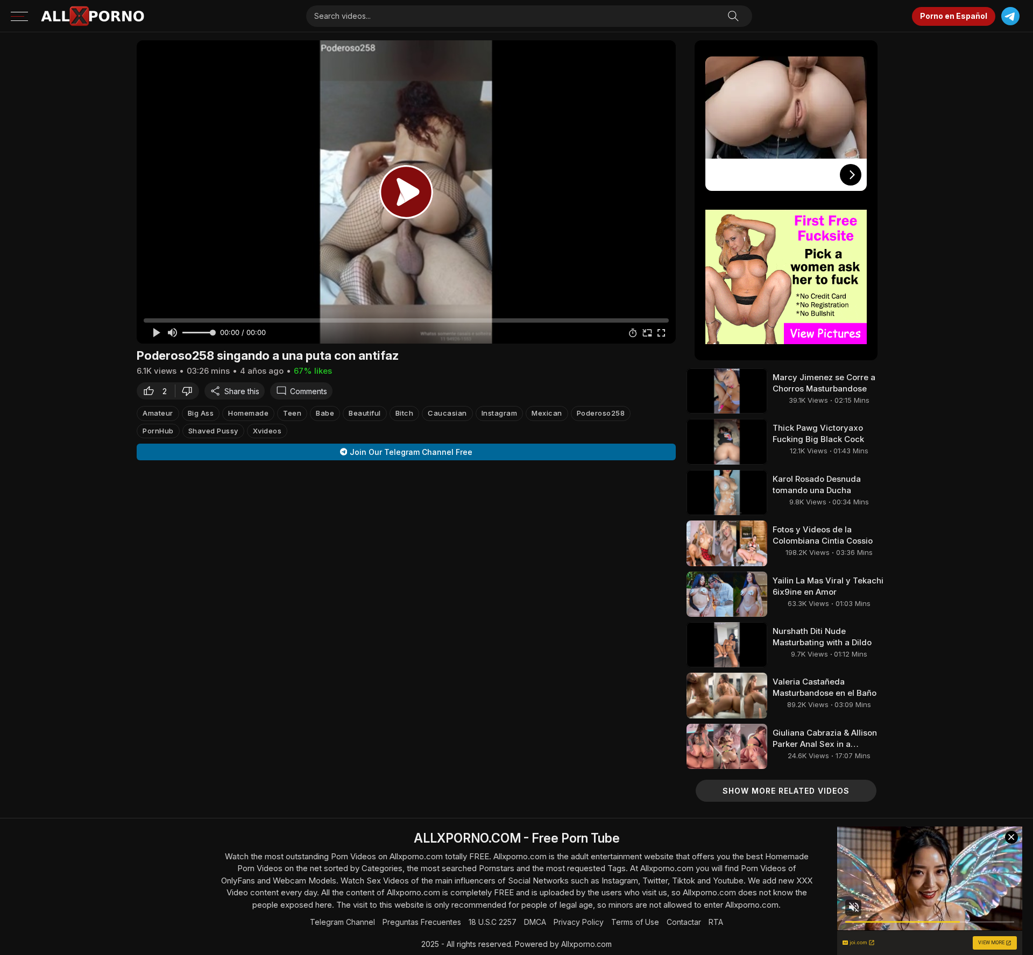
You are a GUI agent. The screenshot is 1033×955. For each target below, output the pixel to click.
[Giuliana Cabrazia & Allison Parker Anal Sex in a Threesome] (727, 746)
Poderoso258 (601, 413)
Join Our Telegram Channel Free (411, 452)
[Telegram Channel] (1010, 16)
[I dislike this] (190, 391)
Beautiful (365, 413)
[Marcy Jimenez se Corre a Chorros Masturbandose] (727, 391)
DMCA (535, 922)
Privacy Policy (579, 922)
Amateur (158, 413)
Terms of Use (635, 922)
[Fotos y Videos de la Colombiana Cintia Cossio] (727, 543)
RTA (716, 922)
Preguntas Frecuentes (422, 922)
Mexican (547, 413)
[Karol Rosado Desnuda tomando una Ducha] (727, 492)
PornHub (158, 430)
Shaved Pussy (213, 430)
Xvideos (267, 430)
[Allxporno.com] (92, 16)
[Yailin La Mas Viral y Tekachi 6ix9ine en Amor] (727, 594)
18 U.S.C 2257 (492, 922)
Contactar (684, 922)
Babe (325, 413)
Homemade (248, 413)
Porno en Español (953, 15)
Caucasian (447, 413)
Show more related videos (786, 790)
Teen (292, 413)
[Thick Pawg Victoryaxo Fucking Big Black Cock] (727, 441)
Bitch (404, 413)
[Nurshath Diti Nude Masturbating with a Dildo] (727, 644)
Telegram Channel (342, 922)
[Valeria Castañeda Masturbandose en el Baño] (727, 695)
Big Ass (201, 413)
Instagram (500, 413)
